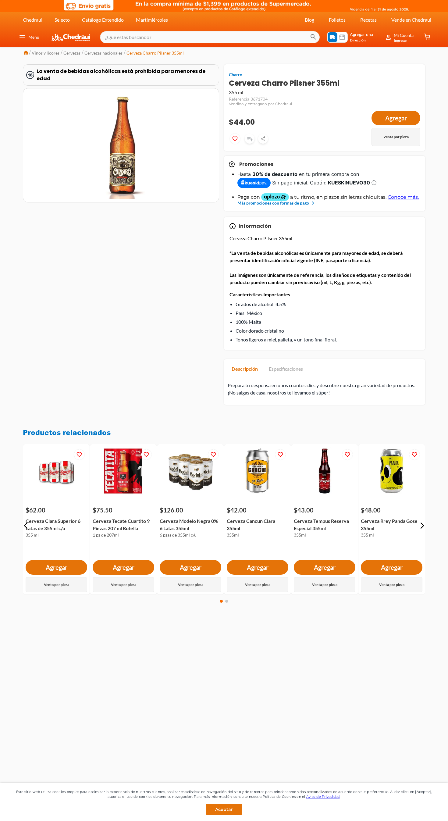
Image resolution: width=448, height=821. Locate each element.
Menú (33, 37)
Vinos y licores (45, 52)
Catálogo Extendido (103, 20)
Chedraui (32, 20)
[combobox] (210, 37)
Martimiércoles (152, 20)
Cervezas (71, 52)
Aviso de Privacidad (323, 796)
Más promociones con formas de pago (273, 202)
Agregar (396, 118)
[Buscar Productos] (313, 37)
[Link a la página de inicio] (26, 53)
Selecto (62, 20)
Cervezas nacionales (103, 52)
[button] (26, 526)
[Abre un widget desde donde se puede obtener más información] (423, 810)
